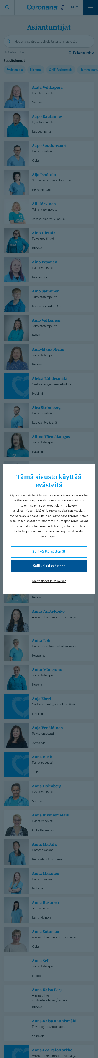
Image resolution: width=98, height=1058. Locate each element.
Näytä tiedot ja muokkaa (49, 581)
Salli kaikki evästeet (49, 566)
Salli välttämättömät (48, 551)
